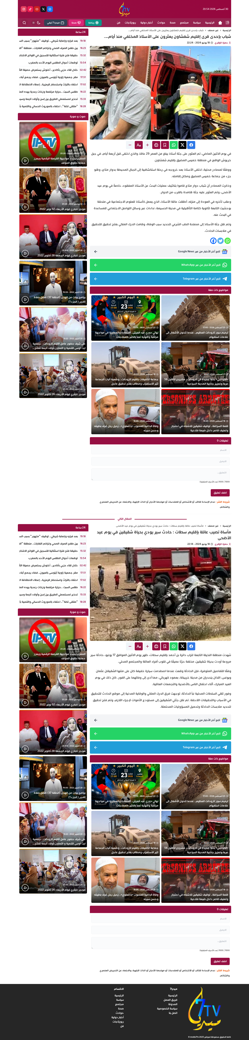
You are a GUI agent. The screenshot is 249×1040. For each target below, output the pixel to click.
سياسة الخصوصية (167, 1009)
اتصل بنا (173, 1013)
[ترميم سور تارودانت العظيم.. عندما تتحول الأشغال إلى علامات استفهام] (195, 318)
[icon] (220, 23)
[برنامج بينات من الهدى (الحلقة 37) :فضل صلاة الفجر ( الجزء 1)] (53, 283)
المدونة (172, 1004)
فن (122, 1026)
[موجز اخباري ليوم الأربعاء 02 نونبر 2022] (53, 190)
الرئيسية (227, 30)
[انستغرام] (24, 9)
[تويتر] (43, 9)
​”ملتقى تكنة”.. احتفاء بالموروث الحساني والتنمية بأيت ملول (44, 106)
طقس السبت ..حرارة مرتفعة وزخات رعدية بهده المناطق (46, 92)
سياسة (120, 1000)
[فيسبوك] (50, 9)
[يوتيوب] (37, 9)
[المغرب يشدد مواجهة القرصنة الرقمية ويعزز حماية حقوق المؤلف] (53, 144)
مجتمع (119, 1004)
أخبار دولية (117, 1017)
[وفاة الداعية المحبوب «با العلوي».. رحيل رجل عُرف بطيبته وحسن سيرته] (125, 411)
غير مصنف (213, 30)
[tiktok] (30, 9)
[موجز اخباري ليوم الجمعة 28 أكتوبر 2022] (53, 236)
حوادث (120, 1013)
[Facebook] (213, 241)
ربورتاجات (118, 1022)
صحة (121, 1009)
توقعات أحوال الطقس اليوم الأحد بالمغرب (53, 63)
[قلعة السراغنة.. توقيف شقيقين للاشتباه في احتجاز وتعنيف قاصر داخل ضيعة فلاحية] (195, 411)
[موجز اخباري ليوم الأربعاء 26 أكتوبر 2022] (53, 375)
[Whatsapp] (227, 241)
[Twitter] (220, 241)
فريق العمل (170, 1000)
